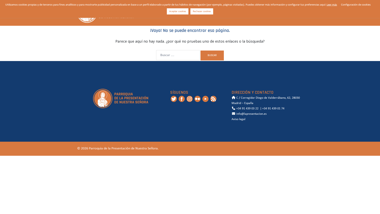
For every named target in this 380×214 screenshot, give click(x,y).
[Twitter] (173, 98)
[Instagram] (189, 98)
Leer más (332, 4)
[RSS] (213, 98)
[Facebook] (181, 98)
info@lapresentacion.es (251, 114)
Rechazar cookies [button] (202, 11)
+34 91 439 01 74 (273, 108)
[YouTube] (205, 98)
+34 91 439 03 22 (247, 108)
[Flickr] (197, 98)
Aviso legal (238, 119)
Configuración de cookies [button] (356, 4)
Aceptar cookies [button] (177, 11)
